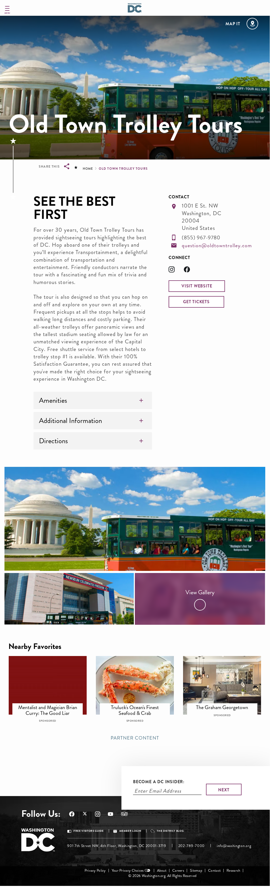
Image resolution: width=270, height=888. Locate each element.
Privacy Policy (95, 870)
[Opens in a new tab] (176, 271)
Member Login (130, 831)
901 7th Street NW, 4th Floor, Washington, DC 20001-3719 (116, 845)
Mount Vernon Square (138, 704)
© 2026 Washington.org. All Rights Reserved (162, 875)
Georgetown (225, 704)
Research (233, 870)
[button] (197, 286)
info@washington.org (234, 845)
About (161, 870)
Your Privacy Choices (128, 870)
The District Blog (170, 831)
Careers (178, 870)
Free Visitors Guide (88, 831)
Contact (214, 870)
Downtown (51, 704)
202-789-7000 (191, 845)
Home (88, 168)
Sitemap (196, 870)
